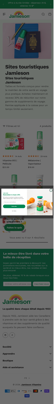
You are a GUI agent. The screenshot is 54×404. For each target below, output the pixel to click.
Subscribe (13, 206)
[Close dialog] (50, 190)
